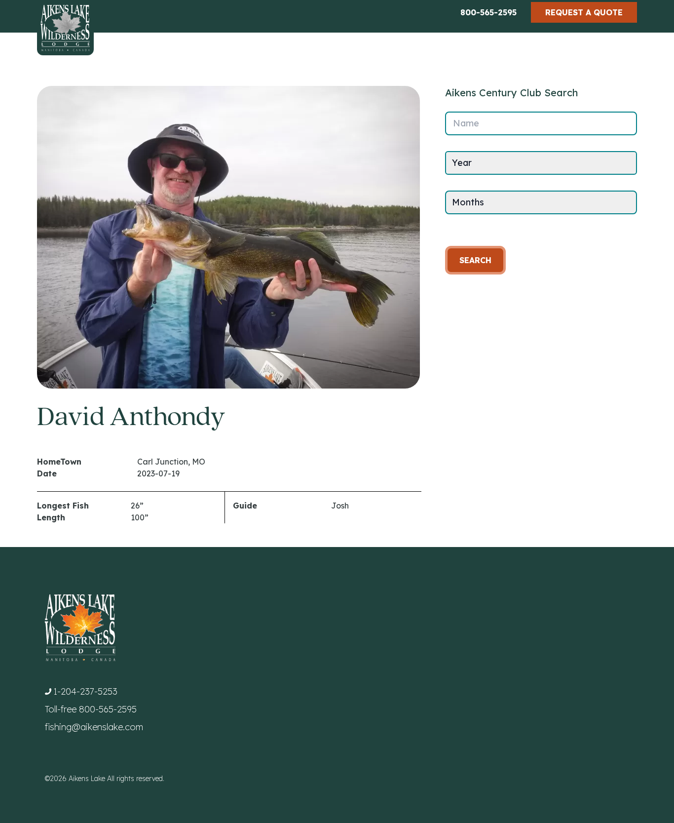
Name (466, 123)
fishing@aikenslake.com (94, 727)
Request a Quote (584, 12)
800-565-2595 (488, 12)
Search (475, 260)
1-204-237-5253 (85, 691)
